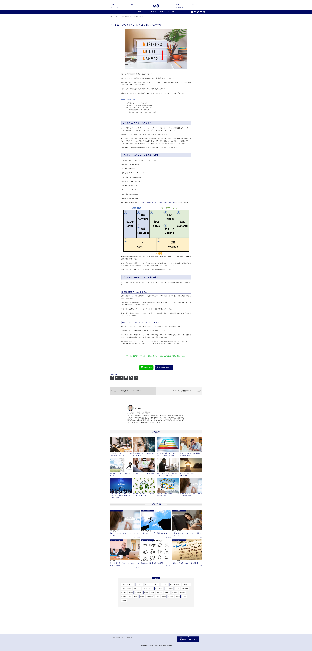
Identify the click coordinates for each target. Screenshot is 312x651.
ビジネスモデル (175, 584)
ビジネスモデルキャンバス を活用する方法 (139, 107)
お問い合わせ (179, 7)
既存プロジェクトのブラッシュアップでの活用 (142, 112)
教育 (142, 596)
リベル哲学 (159, 588)
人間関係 (185, 588)
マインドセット (146, 510)
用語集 (178, 4)
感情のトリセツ (127, 596)
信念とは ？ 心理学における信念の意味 (185, 563)
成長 (136, 596)
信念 (131, 592)
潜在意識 (150, 596)
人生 (178, 588)
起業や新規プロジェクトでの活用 (139, 110)
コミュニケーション (115, 540)
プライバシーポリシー (117, 637)
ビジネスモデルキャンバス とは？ (137, 103)
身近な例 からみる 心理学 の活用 (152, 563)
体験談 (124, 592)
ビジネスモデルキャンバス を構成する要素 (139, 105)
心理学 (175, 592)
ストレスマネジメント (152, 584)
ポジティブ (187, 584)
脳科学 (171, 596)
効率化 (160, 592)
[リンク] (156, 6)
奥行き (168, 592)
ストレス (139, 584)
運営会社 (129, 637)
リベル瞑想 (169, 588)
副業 (153, 592)
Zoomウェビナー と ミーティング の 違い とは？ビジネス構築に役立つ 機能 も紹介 (120, 495)
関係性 (124, 600)
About (131, 4)
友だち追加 (147, 367)
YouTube (194, 4)
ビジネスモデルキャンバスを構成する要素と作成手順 (158, 202)
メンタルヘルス (148, 588)
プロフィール (114, 7)
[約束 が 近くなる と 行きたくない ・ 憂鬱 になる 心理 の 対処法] (187, 520)
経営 (164, 596)
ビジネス (112, 510)
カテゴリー (114, 4)
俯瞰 (146, 592)
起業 (178, 596)
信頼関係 (139, 592)
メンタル (137, 588)
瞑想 (158, 596)
